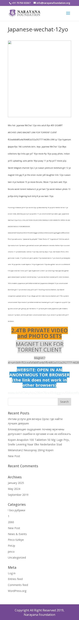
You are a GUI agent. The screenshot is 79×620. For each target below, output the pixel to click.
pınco (11, 551)
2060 (11, 522)
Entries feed (15, 579)
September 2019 (18, 495)
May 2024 (14, 489)
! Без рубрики (16, 510)
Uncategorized (17, 557)
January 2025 (16, 483)
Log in (12, 573)
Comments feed (18, 585)
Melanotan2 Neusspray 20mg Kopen (30, 450)
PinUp (11, 545)
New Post (14, 456)
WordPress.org (17, 591)
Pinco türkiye (16, 540)
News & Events (17, 534)
